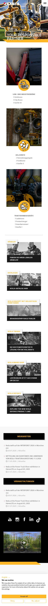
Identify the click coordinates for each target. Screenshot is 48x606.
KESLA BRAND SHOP (16, 362)
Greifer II (20, 163)
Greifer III (18, 103)
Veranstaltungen (24, 481)
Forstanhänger (21, 221)
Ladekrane (20, 218)
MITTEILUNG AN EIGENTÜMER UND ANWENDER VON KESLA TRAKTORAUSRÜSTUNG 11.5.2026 (24, 457)
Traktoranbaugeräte (24, 216)
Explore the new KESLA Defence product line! (20, 410)
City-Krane (18, 100)
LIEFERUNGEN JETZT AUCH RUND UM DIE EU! (23, 379)
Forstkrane (21, 161)
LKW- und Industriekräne (24, 94)
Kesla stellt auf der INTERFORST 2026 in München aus (25, 447)
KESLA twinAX (14, 331)
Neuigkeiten (24, 436)
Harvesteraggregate (24, 158)
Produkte (6, 9)
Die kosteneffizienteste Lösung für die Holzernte (22, 348)
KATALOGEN (13, 273)
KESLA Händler (19, 9)
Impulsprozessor (22, 224)
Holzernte (20, 155)
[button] (6, 577)
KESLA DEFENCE (14, 393)
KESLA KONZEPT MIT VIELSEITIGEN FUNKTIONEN (22, 302)
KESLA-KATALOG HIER (19, 288)
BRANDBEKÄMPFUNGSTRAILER (22, 319)
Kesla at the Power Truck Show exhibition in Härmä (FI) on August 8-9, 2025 (23, 468)
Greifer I (19, 227)
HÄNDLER (11, 242)
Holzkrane (18, 97)
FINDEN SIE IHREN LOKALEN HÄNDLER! (21, 258)
